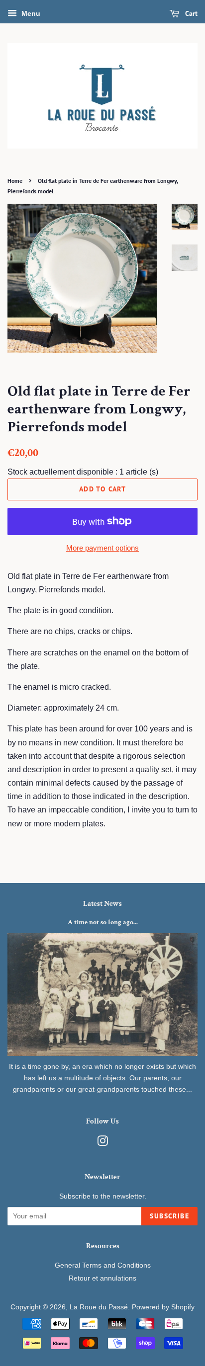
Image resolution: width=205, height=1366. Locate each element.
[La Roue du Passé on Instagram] (102, 1143)
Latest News (102, 903)
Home (14, 180)
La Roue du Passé (99, 1307)
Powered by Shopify (163, 1307)
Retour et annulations (102, 1278)
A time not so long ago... (103, 922)
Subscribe (169, 1215)
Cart (190, 13)
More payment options (102, 548)
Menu (29, 13)
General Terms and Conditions (103, 1265)
